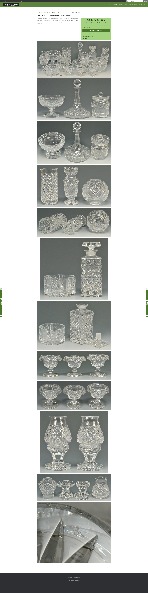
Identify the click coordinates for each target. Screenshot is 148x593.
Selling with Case (96, 30)
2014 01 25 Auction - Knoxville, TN (54, 12)
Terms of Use (77, 580)
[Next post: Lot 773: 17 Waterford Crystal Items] (147, 302)
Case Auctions (11, 4)
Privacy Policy (71, 580)
